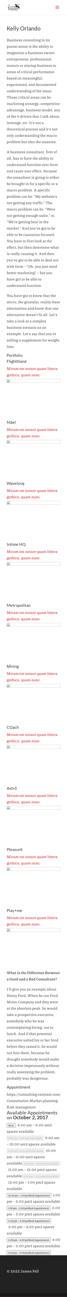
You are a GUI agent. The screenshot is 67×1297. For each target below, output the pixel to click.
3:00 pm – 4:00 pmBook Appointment (28, 1240)
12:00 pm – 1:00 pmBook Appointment (29, 1195)
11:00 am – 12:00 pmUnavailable (41, 1176)
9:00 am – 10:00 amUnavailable (25, 1151)
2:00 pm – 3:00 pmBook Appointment (29, 1221)
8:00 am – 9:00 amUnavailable (25, 1138)
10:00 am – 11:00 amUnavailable (41, 1163)
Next (11, 1125)
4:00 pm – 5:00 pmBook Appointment (28, 1252)
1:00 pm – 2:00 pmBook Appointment (28, 1208)
